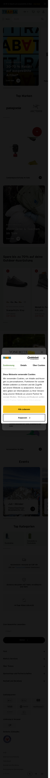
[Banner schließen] (44, 358)
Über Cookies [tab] (39, 365)
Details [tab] (24, 365)
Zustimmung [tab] (8, 365)
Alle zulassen (24, 409)
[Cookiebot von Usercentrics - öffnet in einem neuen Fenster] (29, 358)
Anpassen (22, 417)
